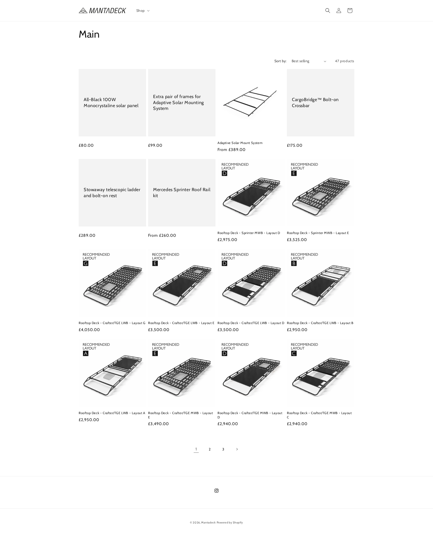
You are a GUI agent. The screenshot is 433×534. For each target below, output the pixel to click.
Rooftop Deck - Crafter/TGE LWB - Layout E (181, 323)
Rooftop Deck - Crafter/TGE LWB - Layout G (112, 323)
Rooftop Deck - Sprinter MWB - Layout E (318, 233)
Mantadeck (208, 522)
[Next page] (236, 449)
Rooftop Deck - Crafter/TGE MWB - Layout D (250, 415)
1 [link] (196, 449)
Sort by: (280, 61)
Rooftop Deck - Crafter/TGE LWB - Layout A (112, 413)
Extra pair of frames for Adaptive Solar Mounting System (178, 102)
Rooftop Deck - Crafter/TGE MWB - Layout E (180, 415)
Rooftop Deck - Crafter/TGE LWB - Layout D (251, 323)
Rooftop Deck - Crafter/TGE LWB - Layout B (320, 323)
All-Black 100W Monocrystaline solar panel (111, 102)
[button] (142, 10)
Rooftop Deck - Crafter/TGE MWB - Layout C (319, 415)
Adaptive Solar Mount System (240, 143)
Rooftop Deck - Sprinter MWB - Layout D (249, 233)
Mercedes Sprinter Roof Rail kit (181, 192)
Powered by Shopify (230, 522)
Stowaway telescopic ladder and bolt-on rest (112, 192)
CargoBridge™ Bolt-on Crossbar (315, 102)
